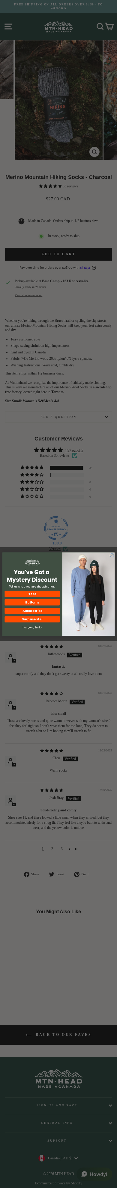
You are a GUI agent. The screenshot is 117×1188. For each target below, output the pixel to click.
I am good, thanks (32, 627)
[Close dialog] (112, 555)
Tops (32, 593)
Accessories (32, 610)
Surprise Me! (32, 619)
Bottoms (32, 602)
